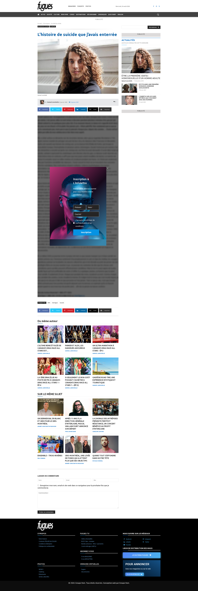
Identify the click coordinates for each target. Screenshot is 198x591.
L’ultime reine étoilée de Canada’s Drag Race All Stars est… (49, 348)
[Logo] (53, 6)
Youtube (128, 544)
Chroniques (46, 23)
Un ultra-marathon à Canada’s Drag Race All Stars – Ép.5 (104, 348)
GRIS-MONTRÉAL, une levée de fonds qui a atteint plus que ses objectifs (77, 458)
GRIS (49, 302)
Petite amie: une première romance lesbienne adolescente (149, 86)
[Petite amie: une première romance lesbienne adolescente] (129, 88)
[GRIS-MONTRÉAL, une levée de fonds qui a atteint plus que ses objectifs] (78, 444)
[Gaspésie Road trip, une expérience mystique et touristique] (105, 366)
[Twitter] (159, 6)
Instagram (148, 539)
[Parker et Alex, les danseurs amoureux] (78, 334)
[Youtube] (124, 544)
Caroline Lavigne (98, 431)
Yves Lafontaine (70, 431)
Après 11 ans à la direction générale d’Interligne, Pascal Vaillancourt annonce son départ (76, 423)
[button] (158, 14)
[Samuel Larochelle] (42, 102)
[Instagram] (156, 6)
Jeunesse (52, 26)
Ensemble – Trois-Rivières (50, 455)
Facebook (128, 539)
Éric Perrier (41, 458)
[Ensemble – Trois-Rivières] (51, 444)
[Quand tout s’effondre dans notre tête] (105, 444)
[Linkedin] (124, 541)
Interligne (55, 302)
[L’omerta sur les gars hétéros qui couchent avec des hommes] (129, 100)
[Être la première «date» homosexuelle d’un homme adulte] (141, 60)
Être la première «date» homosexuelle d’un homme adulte (141, 77)
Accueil (40, 23)
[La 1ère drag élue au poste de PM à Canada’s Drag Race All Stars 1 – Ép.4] (51, 366)
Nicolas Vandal (98, 460)
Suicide (62, 302)
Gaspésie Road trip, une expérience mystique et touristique (104, 380)
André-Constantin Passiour (47, 426)
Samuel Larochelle (52, 102)
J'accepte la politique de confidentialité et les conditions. (85, 223)
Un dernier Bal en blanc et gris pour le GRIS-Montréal (49, 421)
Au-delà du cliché (56, 23)
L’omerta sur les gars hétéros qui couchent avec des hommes (148, 98)
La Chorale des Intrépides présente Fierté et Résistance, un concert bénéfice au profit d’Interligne (105, 423)
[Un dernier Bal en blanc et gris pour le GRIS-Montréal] (51, 407)
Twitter (147, 542)
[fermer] (108, 168)
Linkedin (128, 542)
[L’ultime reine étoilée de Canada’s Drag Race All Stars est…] (51, 334)
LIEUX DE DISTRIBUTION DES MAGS (137, 548)
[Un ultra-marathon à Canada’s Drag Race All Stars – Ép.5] (105, 334)
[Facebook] (153, 6)
